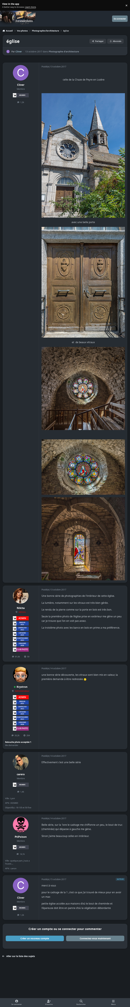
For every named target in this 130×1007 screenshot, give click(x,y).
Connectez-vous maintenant (95, 938)
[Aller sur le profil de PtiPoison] (20, 824)
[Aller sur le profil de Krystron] (20, 674)
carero (21, 774)
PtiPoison (21, 837)
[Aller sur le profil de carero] (20, 762)
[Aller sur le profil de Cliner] (8, 51)
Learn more (6, 5)
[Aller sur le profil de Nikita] (20, 596)
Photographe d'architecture (64, 51)
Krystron (22, 687)
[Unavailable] (83, 441)
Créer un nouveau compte (34, 938)
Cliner (19, 51)
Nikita (21, 608)
